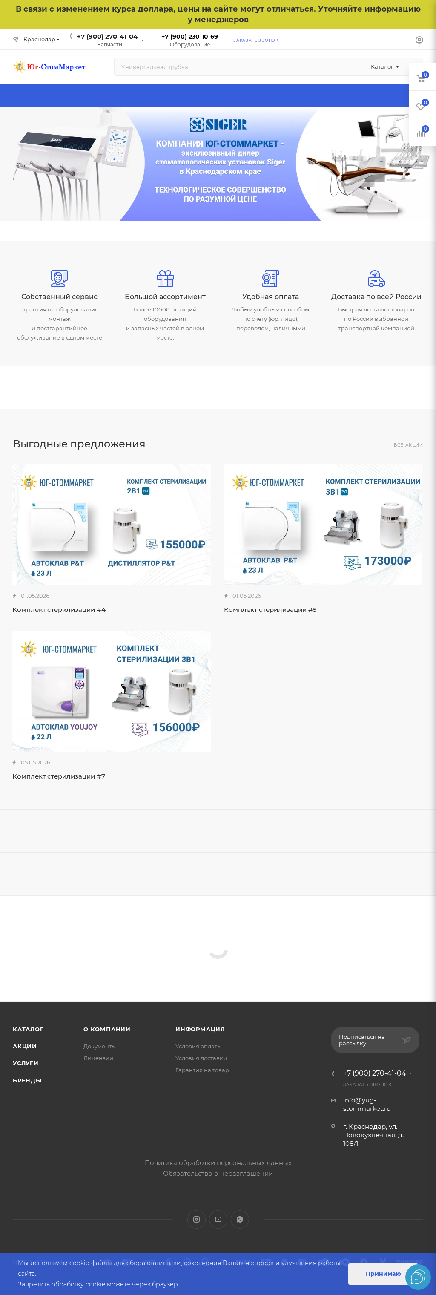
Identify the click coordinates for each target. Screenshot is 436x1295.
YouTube (218, 1219)
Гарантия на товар (202, 1070)
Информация (200, 1029)
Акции (25, 1046)
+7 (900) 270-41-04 (107, 36)
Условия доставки (201, 1058)
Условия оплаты (198, 1046)
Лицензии (98, 1058)
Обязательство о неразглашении (218, 1173)
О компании (107, 1029)
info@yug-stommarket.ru (367, 1104)
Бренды (27, 1080)
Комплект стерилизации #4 (59, 610)
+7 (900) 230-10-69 (189, 36)
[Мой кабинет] (419, 41)
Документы (99, 1046)
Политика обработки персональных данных (218, 1163)
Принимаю (383, 1274)
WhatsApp (240, 1219)
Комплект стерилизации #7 (58, 776)
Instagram (196, 1219)
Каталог (28, 1029)
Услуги (26, 1063)
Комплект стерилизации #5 (270, 610)
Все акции (408, 445)
